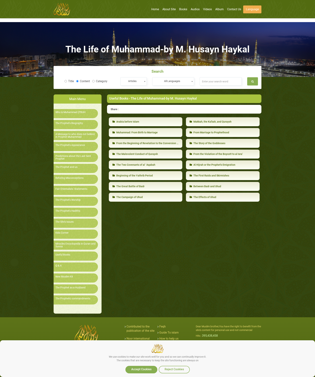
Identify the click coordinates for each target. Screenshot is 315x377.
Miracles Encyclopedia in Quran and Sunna (75, 245)
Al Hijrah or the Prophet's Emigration (214, 164)
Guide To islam (169, 332)
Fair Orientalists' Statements (71, 189)
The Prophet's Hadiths (67, 211)
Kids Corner (62, 232)
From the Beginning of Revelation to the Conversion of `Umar (151, 143)
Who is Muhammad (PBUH (70, 112)
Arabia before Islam (127, 121)
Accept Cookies (141, 369)
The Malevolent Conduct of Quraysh (137, 154)
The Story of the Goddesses (209, 143)
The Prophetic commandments (72, 298)
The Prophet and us (66, 167)
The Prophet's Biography (69, 123)
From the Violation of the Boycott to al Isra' (218, 154)
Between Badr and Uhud (207, 186)
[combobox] (133, 81)
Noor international (138, 338)
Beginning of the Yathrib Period (134, 175)
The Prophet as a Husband (70, 287)
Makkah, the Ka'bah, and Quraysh (212, 121)
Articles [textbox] (132, 81)
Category (101, 81)
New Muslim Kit (64, 276)
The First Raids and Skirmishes (211, 175)
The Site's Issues (64, 221)
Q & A (58, 265)
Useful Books (62, 254)
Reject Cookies (174, 369)
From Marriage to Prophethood (211, 132)
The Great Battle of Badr (130, 186)
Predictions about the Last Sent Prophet (73, 157)
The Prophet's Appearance (70, 145)
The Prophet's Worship (68, 200)
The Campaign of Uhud (129, 197)
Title (71, 81)
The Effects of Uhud (204, 197)
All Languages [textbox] (172, 81)
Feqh (162, 326)
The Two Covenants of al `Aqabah (135, 164)
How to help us (168, 338)
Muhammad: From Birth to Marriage (137, 132)
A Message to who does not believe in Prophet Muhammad (75, 135)
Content (85, 81)
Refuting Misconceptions (69, 178)
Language (252, 9)
